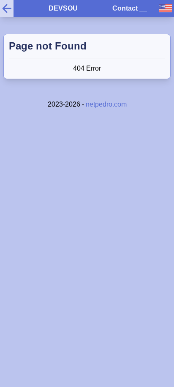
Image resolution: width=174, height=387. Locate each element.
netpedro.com (106, 104)
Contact (125, 8)
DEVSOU (63, 8)
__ (143, 8)
